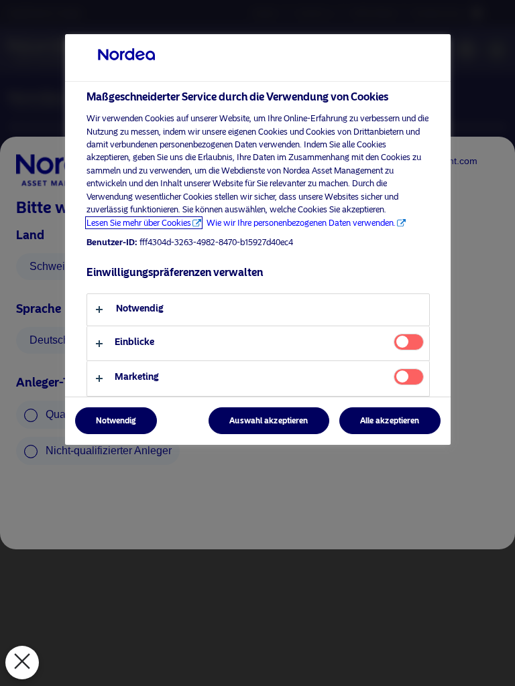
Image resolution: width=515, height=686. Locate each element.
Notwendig (116, 420)
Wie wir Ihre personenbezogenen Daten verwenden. (301, 223)
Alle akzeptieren (390, 420)
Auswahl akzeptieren (268, 420)
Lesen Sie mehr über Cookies (139, 223)
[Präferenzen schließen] (22, 662)
